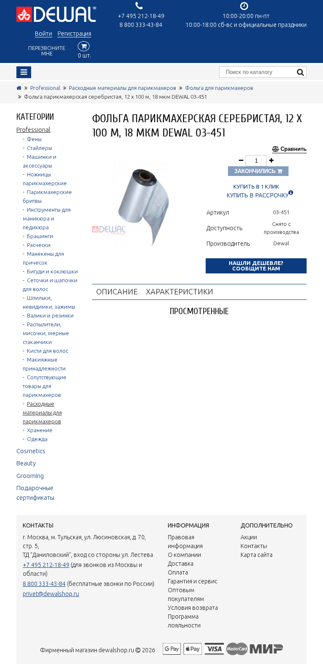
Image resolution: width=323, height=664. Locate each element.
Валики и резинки (50, 315)
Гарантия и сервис (192, 581)
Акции (249, 537)
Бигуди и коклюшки (52, 271)
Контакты (254, 546)
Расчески (38, 245)
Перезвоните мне (46, 50)
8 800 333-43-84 (140, 24)
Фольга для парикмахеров (219, 88)
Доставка (180, 563)
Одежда (37, 439)
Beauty (26, 463)
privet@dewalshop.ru (51, 594)
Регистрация (74, 33)
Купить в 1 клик (256, 186)
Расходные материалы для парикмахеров (122, 88)
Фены (34, 139)
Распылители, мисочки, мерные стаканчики (46, 333)
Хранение (40, 430)
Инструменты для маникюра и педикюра (47, 218)
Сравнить (294, 149)
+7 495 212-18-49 (141, 16)
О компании (184, 554)
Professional (45, 88)
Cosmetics (30, 450)
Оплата (178, 572)
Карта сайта (257, 554)
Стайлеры (39, 148)
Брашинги (40, 236)
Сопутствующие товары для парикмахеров (44, 386)
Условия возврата (193, 607)
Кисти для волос (47, 351)
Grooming (30, 475)
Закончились (255, 171)
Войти (43, 33)
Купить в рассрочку (258, 195)
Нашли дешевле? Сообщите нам (256, 265)
